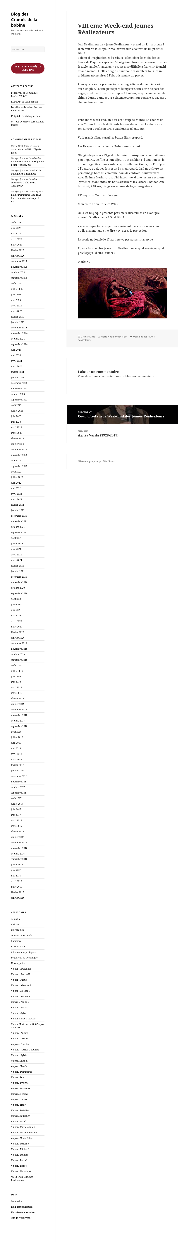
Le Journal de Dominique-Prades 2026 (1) (24, 94)
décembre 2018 (19, 709)
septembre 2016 (19, 859)
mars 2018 (16, 759)
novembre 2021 (19, 521)
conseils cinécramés (21, 935)
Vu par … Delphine (21, 968)
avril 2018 (16, 753)
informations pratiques (23, 952)
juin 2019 (16, 676)
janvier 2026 (18, 255)
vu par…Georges (19, 1094)
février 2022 (17, 504)
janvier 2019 (18, 704)
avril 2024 (16, 360)
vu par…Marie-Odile (21, 1138)
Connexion (17, 1201)
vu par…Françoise (20, 1088)
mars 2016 (16, 886)
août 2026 (16, 222)
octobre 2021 (18, 526)
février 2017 (17, 831)
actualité (15, 919)
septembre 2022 (19, 466)
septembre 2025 (19, 277)
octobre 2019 (18, 654)
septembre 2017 (19, 792)
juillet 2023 (17, 410)
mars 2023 (16, 432)
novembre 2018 (19, 715)
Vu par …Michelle (20, 996)
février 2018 (17, 765)
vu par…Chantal (19, 1060)
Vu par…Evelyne (19, 1082)
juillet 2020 (17, 604)
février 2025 (17, 316)
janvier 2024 (18, 377)
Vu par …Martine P (21, 985)
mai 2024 (16, 355)
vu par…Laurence (20, 1116)
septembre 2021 (19, 532)
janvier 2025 (18, 322)
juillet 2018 (17, 737)
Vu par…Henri (18, 1104)
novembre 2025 (19, 266)
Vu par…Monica (19, 1154)
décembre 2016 (19, 842)
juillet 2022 (17, 477)
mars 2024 (16, 366)
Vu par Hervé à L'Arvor (23, 1018)
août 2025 (16, 283)
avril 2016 (16, 881)
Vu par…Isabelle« (20, 1110)
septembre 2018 (19, 726)
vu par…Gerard (19, 1099)
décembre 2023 (19, 383)
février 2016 (17, 892)
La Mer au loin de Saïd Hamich (26, 172)
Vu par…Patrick (19, 1160)
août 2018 (16, 731)
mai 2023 (16, 421)
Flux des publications (22, 1206)
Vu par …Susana (19, 1007)
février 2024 (17, 371)
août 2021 (16, 538)
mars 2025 (16, 311)
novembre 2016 (19, 848)
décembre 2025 (19, 261)
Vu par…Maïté (18, 1121)
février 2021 (17, 565)
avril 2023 (16, 427)
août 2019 (16, 665)
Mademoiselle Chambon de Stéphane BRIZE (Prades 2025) (27, 161)
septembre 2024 (19, 344)
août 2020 (16, 598)
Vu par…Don (18, 1077)
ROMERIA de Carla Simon (24, 101)
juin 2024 (16, 349)
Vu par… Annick (19, 1033)
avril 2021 (16, 554)
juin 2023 (16, 416)
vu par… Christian (20, 1044)
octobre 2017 (18, 787)
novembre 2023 (19, 388)
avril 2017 (16, 820)
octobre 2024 (18, 338)
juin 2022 (16, 482)
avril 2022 (16, 493)
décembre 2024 (19, 327)
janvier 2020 (18, 637)
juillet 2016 (17, 864)
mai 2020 (16, 615)
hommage (16, 941)
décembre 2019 (19, 643)
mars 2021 (16, 560)
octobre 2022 (18, 460)
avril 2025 (16, 305)
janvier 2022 (18, 510)
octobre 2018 (18, 720)
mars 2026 (16, 244)
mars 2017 (16, 826)
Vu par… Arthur (19, 1038)
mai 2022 (16, 488)
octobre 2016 (18, 853)
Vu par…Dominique (21, 1071)
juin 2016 (16, 870)
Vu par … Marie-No (21, 974)
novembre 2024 (19, 333)
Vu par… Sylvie (19, 1055)
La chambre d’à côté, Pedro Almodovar (24, 182)
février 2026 (17, 250)
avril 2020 (16, 621)
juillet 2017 (17, 803)
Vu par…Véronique (21, 1171)
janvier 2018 (18, 770)
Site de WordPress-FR (22, 1217)
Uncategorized (18, 963)
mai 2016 (16, 875)
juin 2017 (16, 809)
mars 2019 (16, 693)
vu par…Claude (19, 1066)
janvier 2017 (18, 837)
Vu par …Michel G (20, 990)
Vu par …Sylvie (19, 1013)
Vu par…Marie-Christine (24, 1132)
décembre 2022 (19, 449)
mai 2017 (16, 814)
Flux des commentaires (23, 1212)
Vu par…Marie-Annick (23, 1127)
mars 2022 (16, 499)
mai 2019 (16, 681)
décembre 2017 (19, 776)
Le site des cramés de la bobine (28, 68)
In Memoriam (18, 946)
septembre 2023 (19, 399)
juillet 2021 (17, 543)
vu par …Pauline (20, 1002)
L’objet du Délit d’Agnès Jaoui (26, 116)
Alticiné (15, 924)
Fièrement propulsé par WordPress (96, 461)
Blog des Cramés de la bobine (24, 19)
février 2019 (17, 698)
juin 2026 (16, 228)
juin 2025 (16, 294)
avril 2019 (16, 687)
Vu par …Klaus (19, 979)
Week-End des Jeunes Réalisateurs (22, 1178)
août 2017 (16, 798)
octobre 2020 (18, 587)
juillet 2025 (17, 289)
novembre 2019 (19, 648)
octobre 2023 (18, 394)
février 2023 (17, 438)
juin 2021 (16, 549)
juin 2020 (16, 610)
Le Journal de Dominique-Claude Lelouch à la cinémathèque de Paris (27, 196)
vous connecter (104, 376)
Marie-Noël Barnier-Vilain (114, 336)
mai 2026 (16, 233)
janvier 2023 (18, 444)
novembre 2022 (19, 455)
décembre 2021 (19, 515)
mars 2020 (16, 626)
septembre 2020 (19, 593)
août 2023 (16, 405)
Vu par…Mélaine (20, 1143)
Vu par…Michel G (20, 1149)
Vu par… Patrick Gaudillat (25, 1049)
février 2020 (17, 632)
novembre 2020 (19, 582)
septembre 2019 (19, 659)
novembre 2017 (19, 781)
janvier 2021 (18, 571)
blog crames (17, 930)
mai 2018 (16, 748)
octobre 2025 (18, 272)
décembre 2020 (19, 576)
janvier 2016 (18, 897)
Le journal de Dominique (24, 957)
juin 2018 (16, 742)
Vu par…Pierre (19, 1165)
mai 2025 (16, 300)
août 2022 (16, 471)
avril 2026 (16, 239)
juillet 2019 (17, 671)
